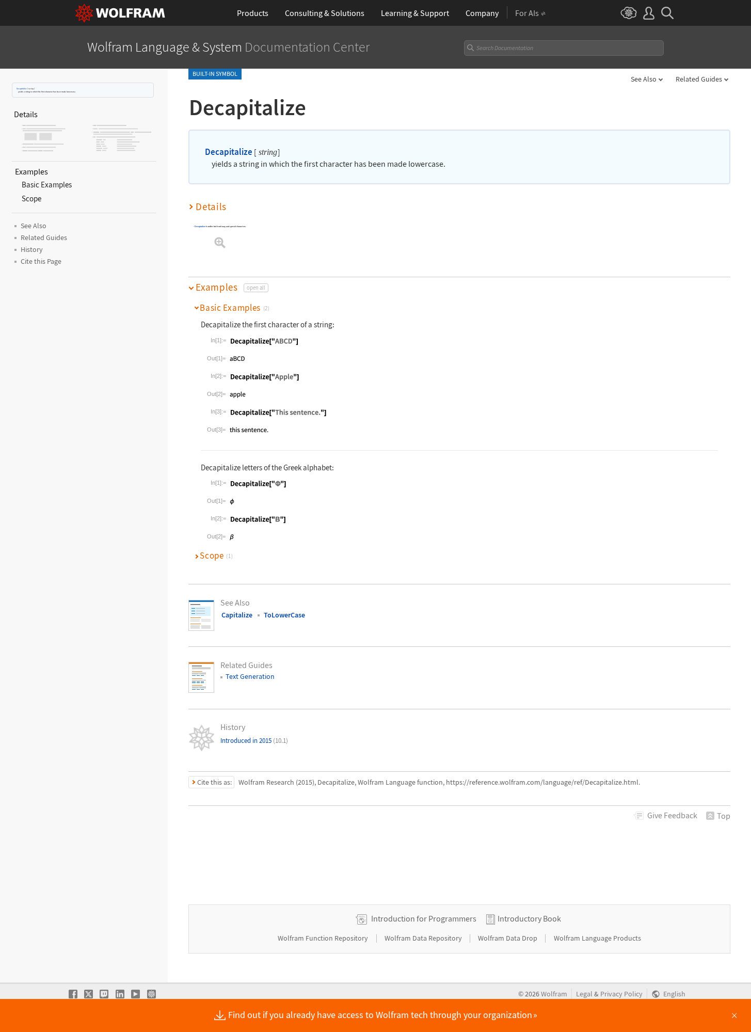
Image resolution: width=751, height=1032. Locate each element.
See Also (644, 79)
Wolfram (554, 994)
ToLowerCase (284, 615)
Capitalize (236, 615)
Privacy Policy (621, 994)
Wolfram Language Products (597, 938)
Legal (584, 994)
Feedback (672, 815)
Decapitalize (22, 88)
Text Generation (250, 676)
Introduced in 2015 (254, 740)
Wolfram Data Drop (508, 938)
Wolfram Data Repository (424, 938)
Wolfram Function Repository (324, 938)
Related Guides (699, 79)
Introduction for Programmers (424, 918)
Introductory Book (529, 918)
